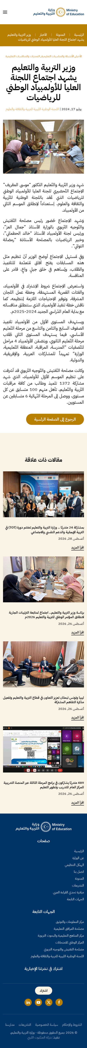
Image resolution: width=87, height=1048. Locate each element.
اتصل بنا (79, 871)
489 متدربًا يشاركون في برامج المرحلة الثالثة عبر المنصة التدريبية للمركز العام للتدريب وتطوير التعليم (44, 785)
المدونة (79, 878)
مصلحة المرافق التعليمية (69, 928)
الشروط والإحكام (72, 1024)
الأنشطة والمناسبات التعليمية (57, 56)
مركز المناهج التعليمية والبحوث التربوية (61, 935)
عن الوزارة (78, 858)
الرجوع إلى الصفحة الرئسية (55, 419)
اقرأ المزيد (77, 547)
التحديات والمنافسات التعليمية (22, 56)
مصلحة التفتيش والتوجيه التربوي (64, 949)
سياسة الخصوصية (46, 1024)
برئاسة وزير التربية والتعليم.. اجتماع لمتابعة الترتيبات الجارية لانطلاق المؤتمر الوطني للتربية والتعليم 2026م (46, 615)
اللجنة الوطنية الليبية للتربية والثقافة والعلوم (32, 109)
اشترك (44, 990)
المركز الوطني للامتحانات (69, 942)
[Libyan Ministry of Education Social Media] (59, 1002)
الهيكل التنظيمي (74, 864)
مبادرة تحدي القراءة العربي (68, 892)
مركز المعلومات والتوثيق (70, 921)
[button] (5, 12)
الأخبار (78, 56)
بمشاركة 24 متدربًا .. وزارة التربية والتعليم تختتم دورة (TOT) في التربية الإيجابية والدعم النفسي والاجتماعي (44, 529)
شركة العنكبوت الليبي (39, 1037)
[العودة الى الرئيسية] (58, 12)
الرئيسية (79, 851)
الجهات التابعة (75, 899)
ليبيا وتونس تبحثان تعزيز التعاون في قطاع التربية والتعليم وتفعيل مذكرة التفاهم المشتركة (43, 700)
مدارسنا (10, 1024)
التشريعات (78, 885)
